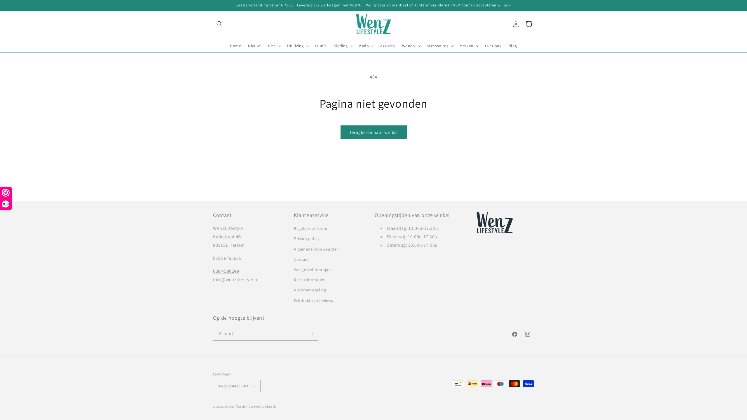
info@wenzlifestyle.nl (236, 279)
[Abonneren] (311, 334)
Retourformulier (309, 279)
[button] (219, 24)
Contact (301, 259)
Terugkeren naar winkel (373, 132)
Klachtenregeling (310, 290)
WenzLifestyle (235, 407)
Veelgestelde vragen (313, 269)
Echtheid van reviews (313, 300)
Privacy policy (306, 238)
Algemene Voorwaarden (316, 249)
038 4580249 (226, 271)
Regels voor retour (311, 228)
